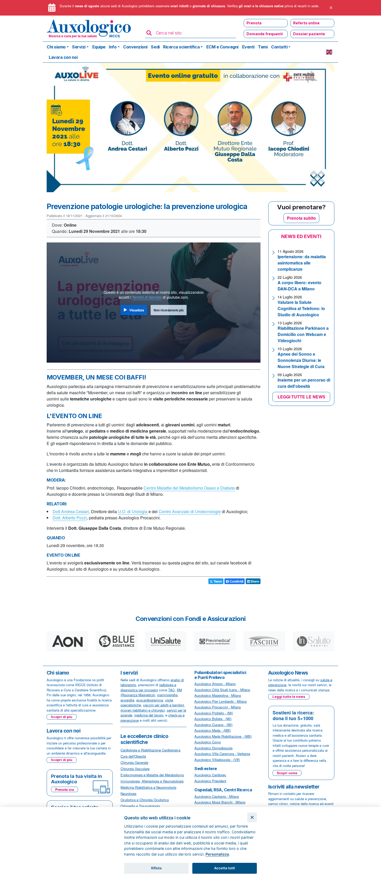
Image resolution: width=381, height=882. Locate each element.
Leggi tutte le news (288, 696)
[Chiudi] (252, 817)
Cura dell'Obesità (133, 756)
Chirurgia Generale (134, 762)
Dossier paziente (309, 34)
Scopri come (287, 772)
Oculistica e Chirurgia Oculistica (145, 799)
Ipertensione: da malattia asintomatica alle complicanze (302, 263)
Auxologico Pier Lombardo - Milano (220, 701)
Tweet (217, 581)
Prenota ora (64, 789)
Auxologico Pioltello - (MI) (213, 713)
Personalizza (217, 854)
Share (254, 581)
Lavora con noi (63, 57)
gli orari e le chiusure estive (261, 6)
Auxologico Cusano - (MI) (213, 724)
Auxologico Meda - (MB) (212, 730)
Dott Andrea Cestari (71, 511)
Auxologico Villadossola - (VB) (217, 759)
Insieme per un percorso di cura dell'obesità (304, 383)
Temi (262, 46)
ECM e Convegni (222, 46)
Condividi (236, 581)
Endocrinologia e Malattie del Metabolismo (152, 774)
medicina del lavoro (148, 715)
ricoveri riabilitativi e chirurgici (143, 710)
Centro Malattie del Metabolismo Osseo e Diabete (189, 488)
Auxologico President (210, 780)
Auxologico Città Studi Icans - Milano (222, 689)
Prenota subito (301, 218)
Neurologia (128, 793)
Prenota (254, 23)
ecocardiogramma (149, 700)
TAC (171, 689)
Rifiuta (156, 868)
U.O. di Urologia (132, 511)
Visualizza (136, 310)
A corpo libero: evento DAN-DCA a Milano (299, 285)
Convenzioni (135, 46)
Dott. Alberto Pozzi (70, 518)
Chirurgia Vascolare (135, 768)
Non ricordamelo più (169, 310)
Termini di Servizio (147, 297)
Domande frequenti (264, 34)
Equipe (98, 46)
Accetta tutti (224, 868)
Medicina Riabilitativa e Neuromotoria (148, 787)
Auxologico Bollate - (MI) (212, 718)
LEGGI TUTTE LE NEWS (301, 397)
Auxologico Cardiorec (210, 774)
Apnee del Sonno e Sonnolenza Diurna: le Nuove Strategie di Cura (301, 360)
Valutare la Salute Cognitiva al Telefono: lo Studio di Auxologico (301, 308)
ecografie (127, 700)
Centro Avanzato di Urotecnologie (190, 511)
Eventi (248, 46)
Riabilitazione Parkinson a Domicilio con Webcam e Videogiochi (303, 334)
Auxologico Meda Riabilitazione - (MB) (223, 736)
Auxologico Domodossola (213, 747)
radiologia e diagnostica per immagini (148, 687)
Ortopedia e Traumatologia (140, 806)
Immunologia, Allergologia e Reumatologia (152, 781)
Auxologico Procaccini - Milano (217, 707)
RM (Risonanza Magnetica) (151, 692)
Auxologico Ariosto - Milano (215, 683)
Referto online (306, 23)
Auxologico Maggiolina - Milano (217, 695)
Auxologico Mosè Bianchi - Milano (219, 802)
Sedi (155, 46)
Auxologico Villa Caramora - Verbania (222, 753)
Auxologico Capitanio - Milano (216, 796)
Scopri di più (61, 717)
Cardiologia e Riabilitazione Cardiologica (150, 750)
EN (329, 52)
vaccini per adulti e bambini (163, 704)
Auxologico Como (207, 742)
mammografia (167, 694)
